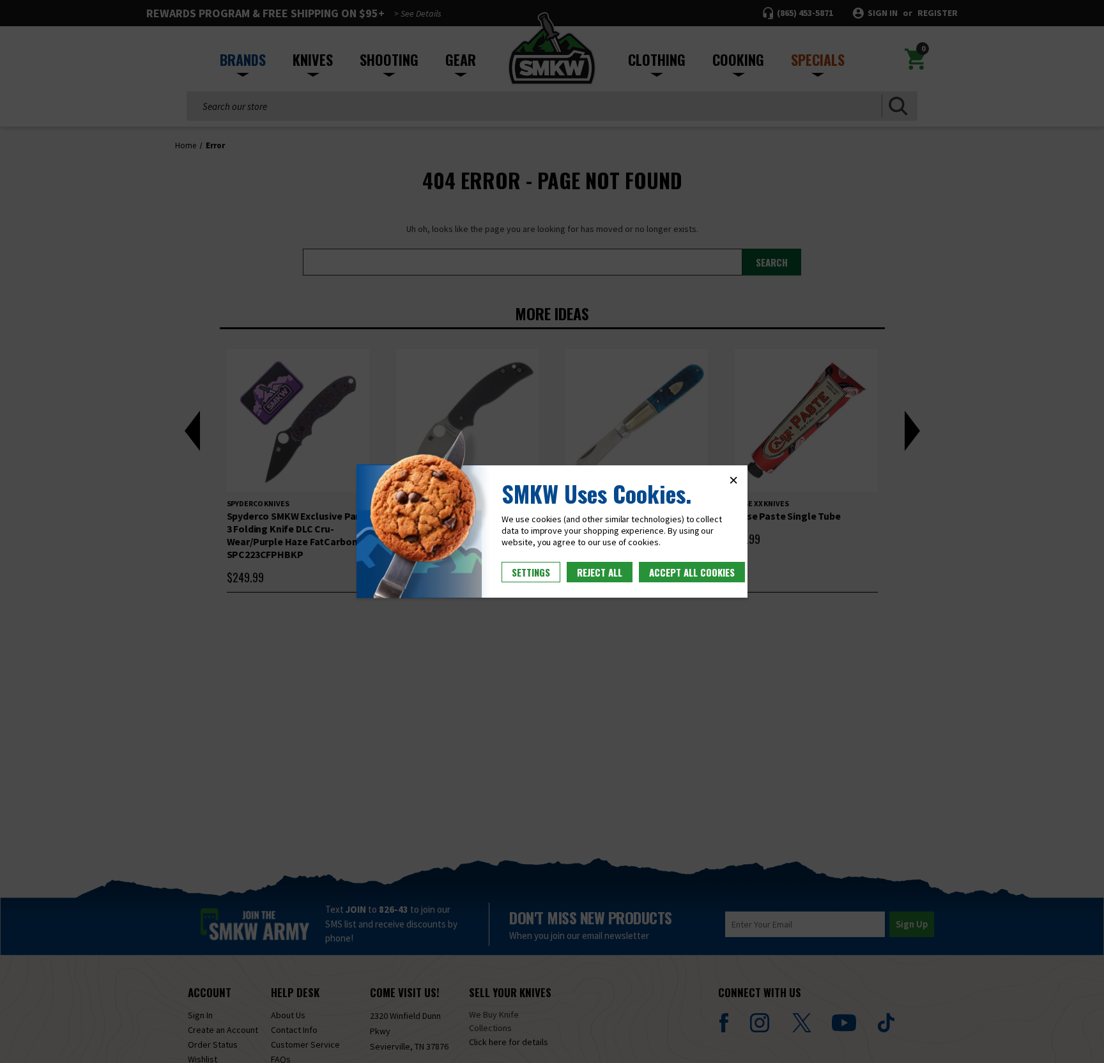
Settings (531, 572)
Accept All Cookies (692, 572)
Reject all (599, 572)
